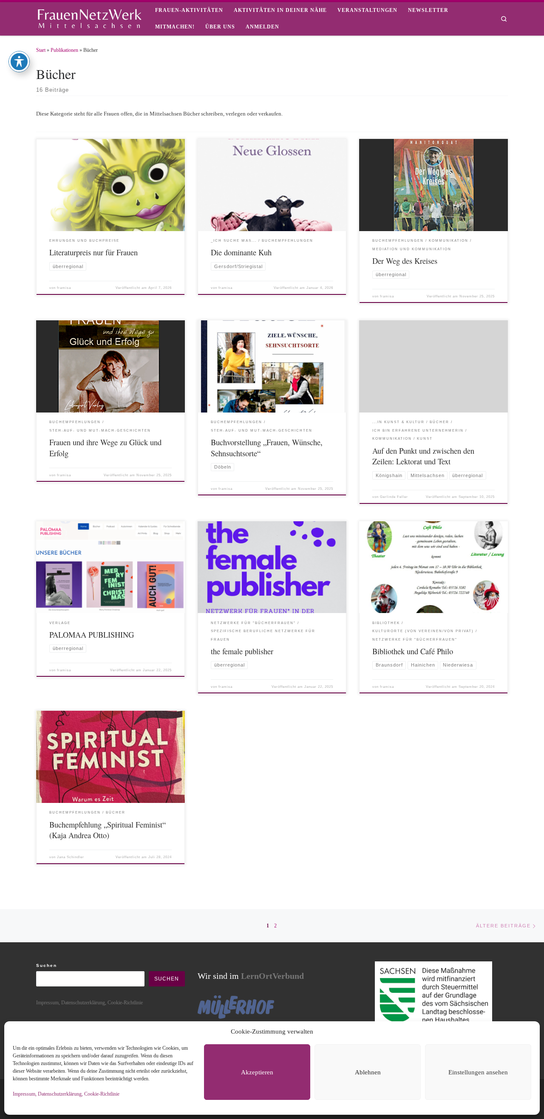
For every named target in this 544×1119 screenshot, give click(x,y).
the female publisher (242, 651)
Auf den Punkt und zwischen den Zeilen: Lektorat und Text (423, 456)
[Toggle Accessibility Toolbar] (19, 61)
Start (40, 50)
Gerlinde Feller (394, 497)
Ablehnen (368, 1072)
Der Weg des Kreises (404, 261)
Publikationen (64, 50)
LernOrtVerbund (272, 976)
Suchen (46, 965)
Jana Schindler (70, 857)
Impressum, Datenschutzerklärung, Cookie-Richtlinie (66, 1094)
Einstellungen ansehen (478, 1072)
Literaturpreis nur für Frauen (93, 252)
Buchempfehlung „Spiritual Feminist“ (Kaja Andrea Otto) (107, 830)
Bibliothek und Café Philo (412, 651)
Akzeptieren (257, 1072)
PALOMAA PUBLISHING (91, 635)
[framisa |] (89, 17)
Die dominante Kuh (241, 252)
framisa (64, 288)
